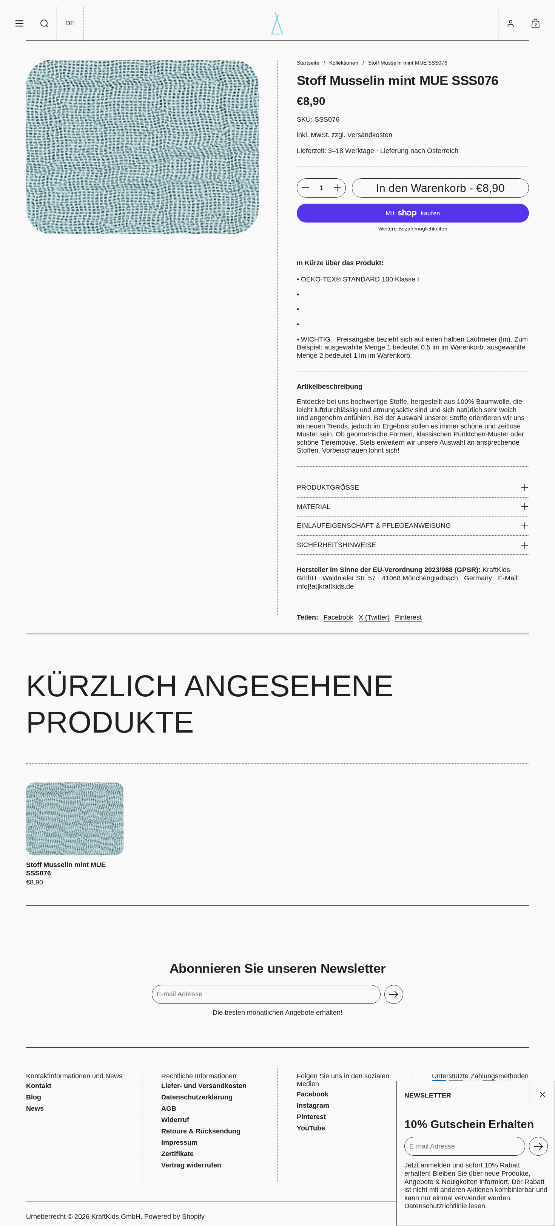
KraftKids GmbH (115, 1216)
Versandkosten (369, 135)
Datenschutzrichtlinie (435, 1206)
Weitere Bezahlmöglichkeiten (412, 229)
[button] (44, 23)
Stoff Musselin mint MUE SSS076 (74, 834)
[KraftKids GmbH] (277, 23)
